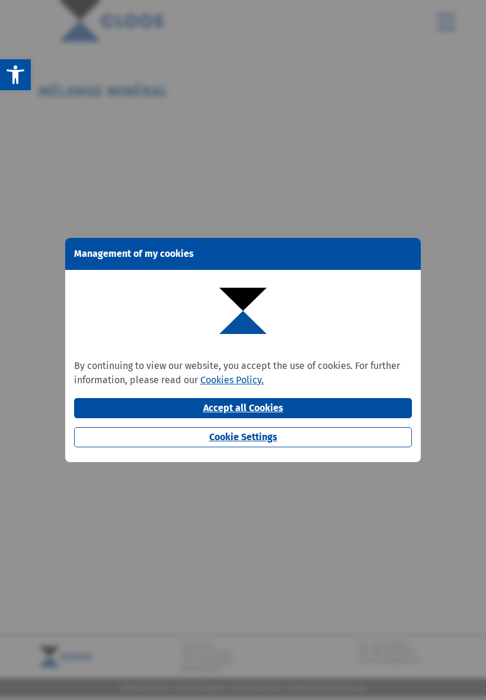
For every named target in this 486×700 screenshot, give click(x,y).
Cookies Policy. (232, 380)
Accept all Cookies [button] (243, 407)
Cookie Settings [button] (243, 437)
